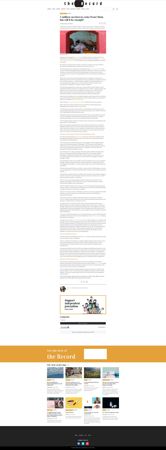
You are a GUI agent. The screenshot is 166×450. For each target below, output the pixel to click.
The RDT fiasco (69, 412)
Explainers (49, 9)
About (76, 435)
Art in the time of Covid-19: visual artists (91, 413)
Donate (87, 9)
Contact (89, 435)
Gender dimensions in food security (91, 383)
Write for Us (83, 9)
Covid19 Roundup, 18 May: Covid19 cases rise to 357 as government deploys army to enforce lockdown (55, 414)
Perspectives (63, 9)
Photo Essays (73, 9)
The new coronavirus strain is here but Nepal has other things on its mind (110, 384)
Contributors (81, 435)
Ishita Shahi (69, 287)
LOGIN (117, 9)
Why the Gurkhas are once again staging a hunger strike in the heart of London (73, 384)
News (51, 410)
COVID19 (61, 13)
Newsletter (78, 9)
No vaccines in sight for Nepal (110, 412)
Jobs (86, 435)
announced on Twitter (96, 69)
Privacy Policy (92, 447)
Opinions (85, 380)
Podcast (68, 9)
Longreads (58, 9)
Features (53, 9)
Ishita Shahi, (63, 24)
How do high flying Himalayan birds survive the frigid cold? (54, 384)
